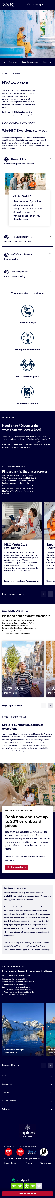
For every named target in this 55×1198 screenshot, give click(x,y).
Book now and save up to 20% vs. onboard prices (26, 821)
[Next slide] (50, 594)
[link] (20, 581)
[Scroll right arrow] (50, 62)
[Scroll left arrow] (4, 62)
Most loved (12, 62)
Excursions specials (30, 62)
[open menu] (50, 5)
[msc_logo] (8, 5)
